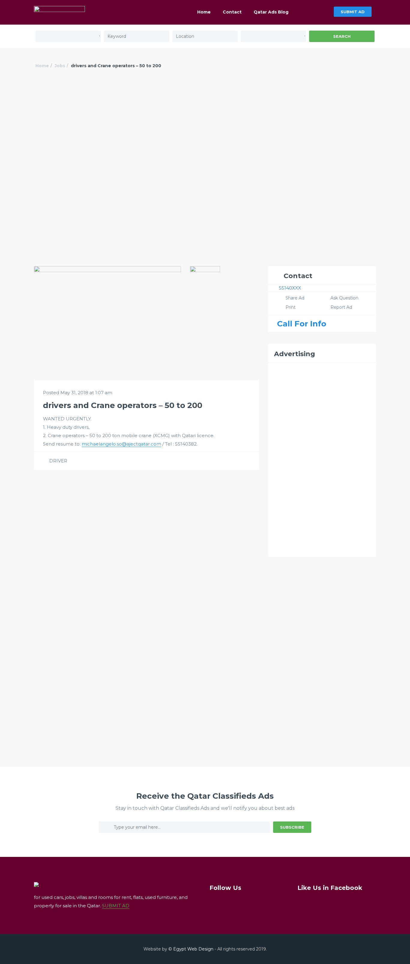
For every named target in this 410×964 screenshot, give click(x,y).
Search (342, 36)
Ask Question (344, 298)
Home (204, 12)
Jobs (60, 65)
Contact (232, 12)
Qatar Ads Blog (271, 12)
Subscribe (292, 827)
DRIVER (58, 461)
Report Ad (341, 307)
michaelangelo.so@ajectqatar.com (121, 444)
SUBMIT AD (353, 11)
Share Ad (294, 298)
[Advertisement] (205, 125)
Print (290, 307)
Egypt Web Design (193, 949)
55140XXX (290, 288)
